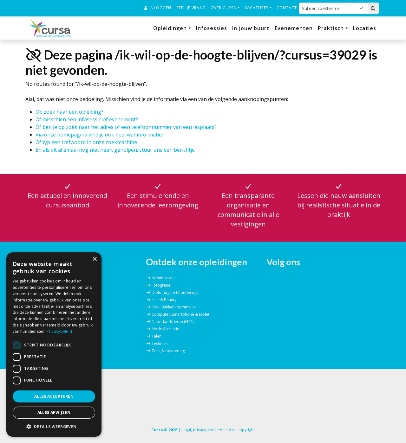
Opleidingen (170, 28)
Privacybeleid (59, 331)
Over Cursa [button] (224, 7)
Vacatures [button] (257, 7)
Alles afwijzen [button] (54, 412)
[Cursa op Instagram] (294, 275)
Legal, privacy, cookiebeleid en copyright (218, 430)
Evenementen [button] (294, 28)
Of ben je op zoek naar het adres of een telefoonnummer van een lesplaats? (126, 126)
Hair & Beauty (164, 299)
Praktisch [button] (331, 28)
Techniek (159, 343)
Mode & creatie (165, 329)
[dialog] (54, 344)
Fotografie (161, 285)
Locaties (364, 28)
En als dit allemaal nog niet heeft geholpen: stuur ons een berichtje (115, 149)
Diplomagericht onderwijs (175, 292)
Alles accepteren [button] (54, 396)
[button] (54, 426)
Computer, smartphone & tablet (180, 314)
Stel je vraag (191, 7)
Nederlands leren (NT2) (172, 321)
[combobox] (335, 8)
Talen (156, 336)
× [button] (94, 259)
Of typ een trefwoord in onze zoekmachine (86, 142)
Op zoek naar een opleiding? (69, 111)
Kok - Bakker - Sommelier (174, 307)
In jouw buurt (251, 28)
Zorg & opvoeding (168, 350)
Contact (287, 7)
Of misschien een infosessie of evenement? (87, 119)
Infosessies (211, 28)
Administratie (164, 278)
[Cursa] (50, 28)
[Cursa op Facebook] (271, 275)
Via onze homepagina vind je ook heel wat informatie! (99, 134)
